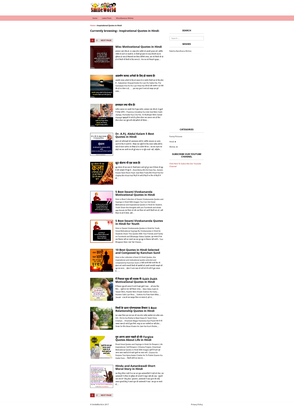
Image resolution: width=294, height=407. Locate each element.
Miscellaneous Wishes (124, 18)
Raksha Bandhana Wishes (180, 51)
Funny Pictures (175, 136)
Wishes (172, 147)
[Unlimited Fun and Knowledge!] (103, 11)
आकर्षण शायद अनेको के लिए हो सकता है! (135, 76)
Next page (106, 40)
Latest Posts (106, 18)
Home (94, 18)
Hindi (171, 141)
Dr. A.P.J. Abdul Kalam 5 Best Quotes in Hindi (134, 135)
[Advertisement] (186, 91)
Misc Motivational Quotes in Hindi (138, 47)
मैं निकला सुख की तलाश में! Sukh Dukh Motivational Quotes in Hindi (136, 280)
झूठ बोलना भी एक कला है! (127, 163)
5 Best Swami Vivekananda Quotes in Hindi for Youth (139, 222)
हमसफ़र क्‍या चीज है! (125, 105)
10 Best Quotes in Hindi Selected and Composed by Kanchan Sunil (137, 251)
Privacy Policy (197, 404)
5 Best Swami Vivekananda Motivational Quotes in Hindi (135, 193)
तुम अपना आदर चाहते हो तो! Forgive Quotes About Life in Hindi (134, 338)
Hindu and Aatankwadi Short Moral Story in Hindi (135, 367)
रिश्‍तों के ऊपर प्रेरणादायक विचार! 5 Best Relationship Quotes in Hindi (136, 309)
